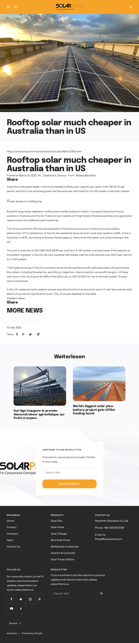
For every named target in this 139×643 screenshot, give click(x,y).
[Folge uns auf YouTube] (11, 608)
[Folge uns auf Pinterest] (39, 599)
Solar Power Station (62, 559)
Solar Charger (59, 533)
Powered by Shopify (32, 633)
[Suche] (15, 6)
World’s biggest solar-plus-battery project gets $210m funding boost (94, 410)
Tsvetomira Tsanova (54, 175)
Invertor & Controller (63, 553)
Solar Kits (56, 520)
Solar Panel (57, 527)
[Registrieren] (101, 593)
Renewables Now (86, 175)
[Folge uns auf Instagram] (30, 599)
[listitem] (17, 334)
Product (11, 527)
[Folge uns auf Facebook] (11, 599)
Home (10, 520)
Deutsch (13, 623)
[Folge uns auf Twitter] (20, 599)
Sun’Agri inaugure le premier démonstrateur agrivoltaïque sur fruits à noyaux (39, 414)
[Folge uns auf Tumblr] (20, 608)
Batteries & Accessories (64, 546)
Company (12, 533)
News (21, 298)
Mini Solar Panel (60, 540)
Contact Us (13, 546)
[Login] (130, 6)
